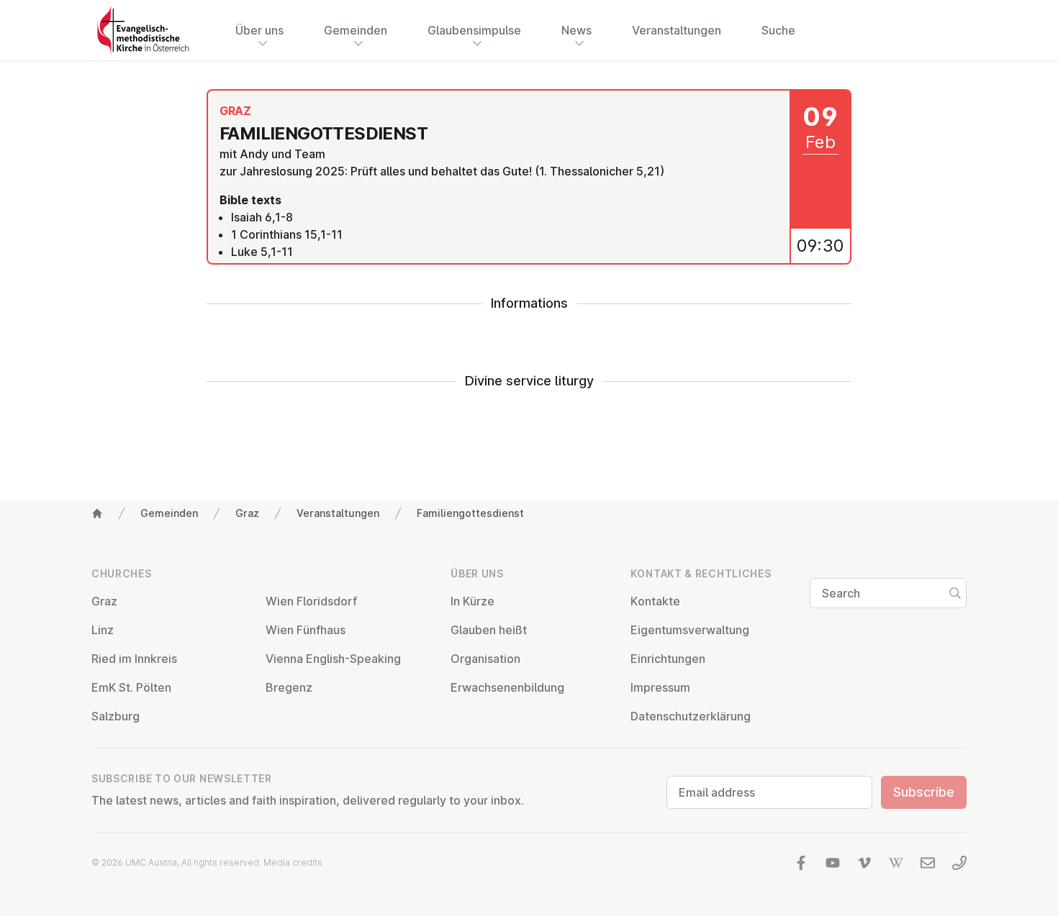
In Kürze (472, 601)
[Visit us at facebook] (801, 863)
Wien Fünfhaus (305, 630)
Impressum (660, 687)
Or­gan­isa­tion (485, 658)
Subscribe (923, 792)
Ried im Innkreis (134, 658)
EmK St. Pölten (131, 687)
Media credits (292, 862)
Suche (778, 30)
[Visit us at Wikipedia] (896, 863)
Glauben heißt (489, 630)
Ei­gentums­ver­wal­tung (689, 630)
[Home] (97, 513)
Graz (247, 513)
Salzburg (115, 716)
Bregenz (289, 687)
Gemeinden (169, 513)
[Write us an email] (928, 863)
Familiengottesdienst (470, 513)
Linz (102, 630)
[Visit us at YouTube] (833, 863)
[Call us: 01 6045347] (959, 863)
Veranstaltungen (676, 30)
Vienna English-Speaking (333, 658)
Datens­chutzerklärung (690, 716)
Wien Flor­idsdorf (311, 601)
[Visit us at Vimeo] (864, 863)
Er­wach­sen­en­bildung (507, 687)
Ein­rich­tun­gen (667, 658)
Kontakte (655, 601)
